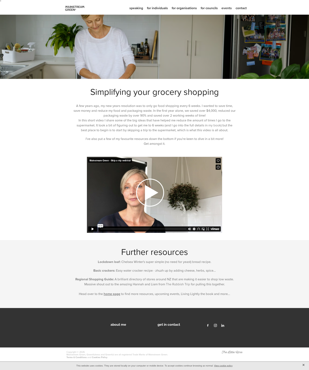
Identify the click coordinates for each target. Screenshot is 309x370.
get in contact (169, 324)
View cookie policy (223, 365)
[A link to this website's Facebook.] (208, 325)
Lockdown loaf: (109, 261)
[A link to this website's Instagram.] (215, 325)
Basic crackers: (104, 270)
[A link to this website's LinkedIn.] (223, 325)
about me (118, 324)
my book (214, 125)
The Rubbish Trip (178, 284)
